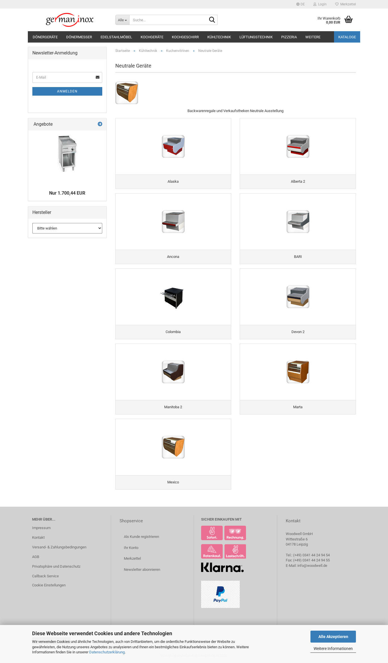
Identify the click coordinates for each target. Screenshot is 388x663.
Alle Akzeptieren (333, 636)
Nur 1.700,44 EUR (67, 193)
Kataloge (347, 37)
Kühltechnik (219, 37)
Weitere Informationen (333, 648)
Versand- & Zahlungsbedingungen (59, 547)
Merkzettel (347, 4)
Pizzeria (289, 37)
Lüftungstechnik (256, 37)
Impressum (41, 528)
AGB (35, 557)
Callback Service (45, 576)
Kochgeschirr (185, 37)
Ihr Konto (131, 548)
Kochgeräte (152, 37)
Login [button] (321, 4)
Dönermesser (79, 37)
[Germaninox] (69, 20)
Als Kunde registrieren (141, 536)
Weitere (312, 37)
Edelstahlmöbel (116, 37)
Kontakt (38, 537)
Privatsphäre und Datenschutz (56, 566)
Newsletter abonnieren (142, 569)
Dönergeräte (45, 37)
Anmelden (67, 91)
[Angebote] (100, 124)
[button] (300, 4)
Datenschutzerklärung (107, 652)
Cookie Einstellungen (49, 585)
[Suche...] (212, 20)
